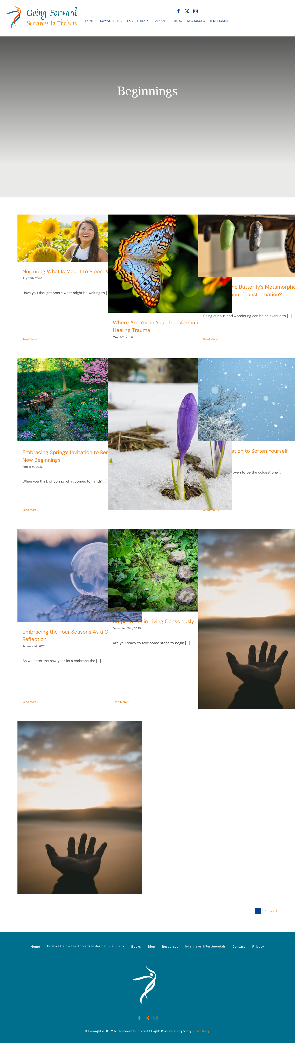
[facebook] (178, 11)
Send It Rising (201, 1031)
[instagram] (195, 11)
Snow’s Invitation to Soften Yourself (245, 450)
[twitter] (187, 11)
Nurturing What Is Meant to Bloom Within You (76, 271)
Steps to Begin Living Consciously (153, 621)
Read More (29, 339)
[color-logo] (41, 5)
